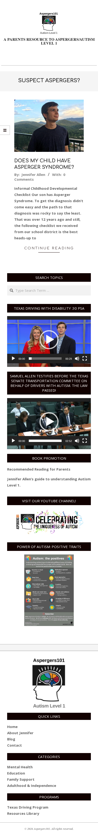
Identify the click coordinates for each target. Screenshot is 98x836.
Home (12, 726)
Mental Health (20, 766)
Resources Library (23, 813)
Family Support (20, 779)
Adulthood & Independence (31, 785)
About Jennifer (20, 732)
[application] (49, 339)
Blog (11, 739)
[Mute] (77, 358)
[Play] (13, 358)
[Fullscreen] (84, 358)
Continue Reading (49, 248)
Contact (14, 745)
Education (16, 773)
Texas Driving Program (27, 807)
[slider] (45, 358)
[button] (49, 339)
